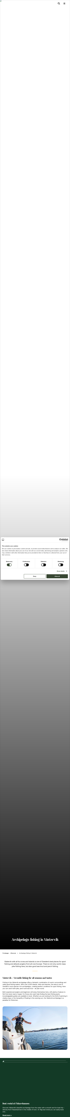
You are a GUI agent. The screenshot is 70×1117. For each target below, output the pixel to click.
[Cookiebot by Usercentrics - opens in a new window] (60, 539)
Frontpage (6, 953)
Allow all (57, 576)
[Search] (59, 3)
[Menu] (64, 3)
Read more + (7, 1115)
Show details (61, 571)
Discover (13, 953)
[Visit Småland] (9, 4)
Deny (34, 576)
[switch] (26, 564)
